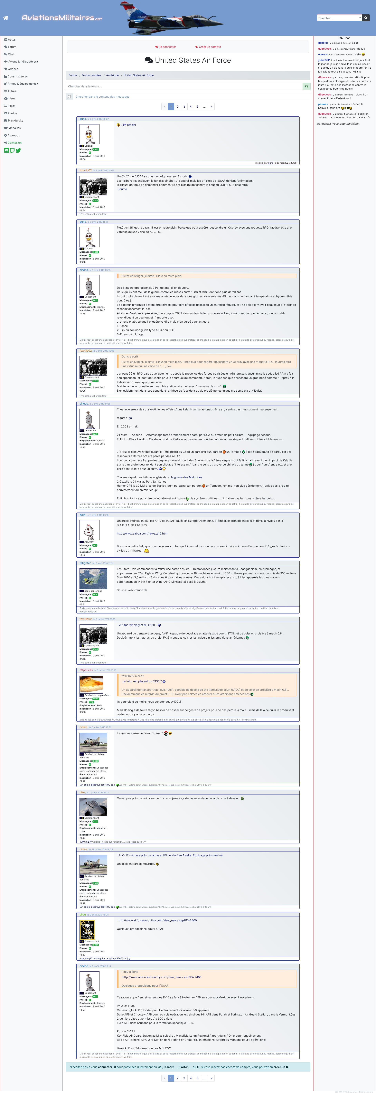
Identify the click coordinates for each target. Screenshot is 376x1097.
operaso (323, 54)
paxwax (323, 104)
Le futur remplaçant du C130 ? (137, 625)
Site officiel (128, 124)
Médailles (14, 128)
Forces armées (91, 75)
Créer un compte (209, 46)
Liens (11, 98)
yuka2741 (324, 60)
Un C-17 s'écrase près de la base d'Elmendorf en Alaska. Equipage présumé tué (170, 855)
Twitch (184, 1067)
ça (130, 417)
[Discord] (6, 151)
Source (122, 189)
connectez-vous (328, 123)
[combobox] (339, 17)
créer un (280, 1067)
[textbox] (338, 18)
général (323, 42)
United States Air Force (139, 75)
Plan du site (15, 120)
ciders (84, 727)
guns (83, 118)
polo (82, 514)
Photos (12, 113)
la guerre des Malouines (186, 477)
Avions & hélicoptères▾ (23, 61)
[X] (18, 151)
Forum (11, 46)
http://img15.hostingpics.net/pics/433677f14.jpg (105, 958)
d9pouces (86, 670)
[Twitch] (12, 151)
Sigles (11, 105)
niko (82, 792)
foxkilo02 (86, 170)
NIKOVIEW (86, 841)
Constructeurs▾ (17, 76)
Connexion (14, 142)
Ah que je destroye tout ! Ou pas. (98, 784)
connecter (105, 1067)
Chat (10, 54)
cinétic (84, 269)
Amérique (112, 75)
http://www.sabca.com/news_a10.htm (142, 533)
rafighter (85, 563)
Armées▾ (13, 69)
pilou (83, 914)
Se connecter (167, 46)
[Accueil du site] (5, 18)
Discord (169, 1067)
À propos (13, 135)
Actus (11, 39)
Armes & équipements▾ (22, 83)
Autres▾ (12, 91)
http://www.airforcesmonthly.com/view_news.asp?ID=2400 (157, 920)
